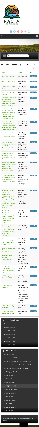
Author (20, 72)
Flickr (25, 31)
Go (4, 56)
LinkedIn (29, 31)
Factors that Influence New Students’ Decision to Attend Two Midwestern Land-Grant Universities (9, 166)
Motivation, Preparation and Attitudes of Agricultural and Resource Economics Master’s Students (9, 101)
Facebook (11, 31)
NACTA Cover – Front (8, 81)
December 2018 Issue (8, 76)
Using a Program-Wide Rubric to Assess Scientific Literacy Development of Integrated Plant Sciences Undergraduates (9, 253)
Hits (31, 72)
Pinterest (22, 31)
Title (3, 72)
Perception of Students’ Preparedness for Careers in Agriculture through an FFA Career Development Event (9, 125)
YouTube (18, 31)
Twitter (14, 31)
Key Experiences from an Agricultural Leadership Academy (8, 134)
